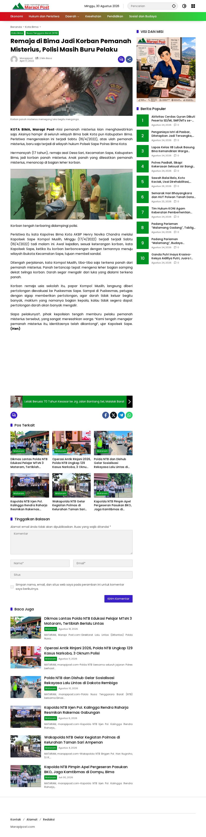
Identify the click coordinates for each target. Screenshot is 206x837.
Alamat (32, 819)
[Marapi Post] (30, 6)
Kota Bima (17, 33)
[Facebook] (105, 415)
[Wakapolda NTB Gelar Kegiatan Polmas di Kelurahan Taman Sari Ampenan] (71, 485)
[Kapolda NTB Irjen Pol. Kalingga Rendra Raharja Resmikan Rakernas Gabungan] (29, 485)
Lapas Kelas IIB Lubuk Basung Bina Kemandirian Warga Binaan (173, 149)
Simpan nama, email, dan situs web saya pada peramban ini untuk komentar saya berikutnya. (70, 587)
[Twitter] (113, 415)
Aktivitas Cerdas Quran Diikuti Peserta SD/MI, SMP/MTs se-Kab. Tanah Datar (173, 119)
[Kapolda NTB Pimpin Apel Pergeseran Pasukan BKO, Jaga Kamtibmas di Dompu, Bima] (113, 485)
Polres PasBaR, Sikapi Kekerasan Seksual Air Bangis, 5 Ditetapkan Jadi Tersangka (173, 165)
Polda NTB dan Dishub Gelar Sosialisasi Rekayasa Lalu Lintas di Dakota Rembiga (111, 463)
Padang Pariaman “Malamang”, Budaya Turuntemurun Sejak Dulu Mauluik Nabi (169, 241)
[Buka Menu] (193, 6)
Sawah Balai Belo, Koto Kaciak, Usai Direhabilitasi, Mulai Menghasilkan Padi (170, 180)
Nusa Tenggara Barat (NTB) (42, 33)
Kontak (15, 819)
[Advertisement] (71, 363)
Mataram (18, 451)
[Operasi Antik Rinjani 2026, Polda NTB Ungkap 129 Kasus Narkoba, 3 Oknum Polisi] (71, 443)
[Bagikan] (129, 59)
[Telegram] (121, 415)
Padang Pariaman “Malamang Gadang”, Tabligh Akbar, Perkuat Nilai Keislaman (173, 226)
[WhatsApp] (129, 415)
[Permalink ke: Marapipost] (15, 59)
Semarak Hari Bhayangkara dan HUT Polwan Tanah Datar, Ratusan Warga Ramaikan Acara (173, 195)
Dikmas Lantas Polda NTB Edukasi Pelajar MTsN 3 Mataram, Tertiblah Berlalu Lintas (28, 463)
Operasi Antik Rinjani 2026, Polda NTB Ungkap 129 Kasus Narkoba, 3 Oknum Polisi (71, 463)
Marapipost (26, 58)
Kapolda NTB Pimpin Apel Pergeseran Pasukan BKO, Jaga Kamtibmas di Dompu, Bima (113, 505)
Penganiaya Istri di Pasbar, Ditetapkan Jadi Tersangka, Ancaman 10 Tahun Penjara (171, 134)
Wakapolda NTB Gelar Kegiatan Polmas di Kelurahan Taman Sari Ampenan (68, 505)
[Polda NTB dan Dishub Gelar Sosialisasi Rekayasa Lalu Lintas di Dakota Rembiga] (113, 443)
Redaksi (49, 819)
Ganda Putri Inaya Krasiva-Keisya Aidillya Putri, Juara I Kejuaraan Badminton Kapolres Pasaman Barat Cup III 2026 (173, 256)
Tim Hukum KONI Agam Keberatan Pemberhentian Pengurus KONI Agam (170, 211)
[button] (174, 6)
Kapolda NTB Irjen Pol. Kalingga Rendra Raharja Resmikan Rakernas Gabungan (28, 505)
